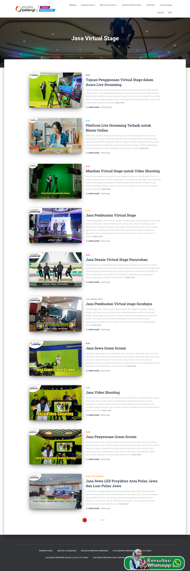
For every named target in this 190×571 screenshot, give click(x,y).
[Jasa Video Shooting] (55, 402)
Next (102, 520)
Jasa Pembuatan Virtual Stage (111, 215)
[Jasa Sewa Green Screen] (55, 358)
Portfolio (150, 5)
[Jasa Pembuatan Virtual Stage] (55, 225)
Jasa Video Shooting (103, 392)
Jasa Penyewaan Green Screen (111, 436)
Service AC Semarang (66, 551)
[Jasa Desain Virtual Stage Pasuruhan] (55, 269)
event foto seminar (94, 476)
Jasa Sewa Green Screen (106, 348)
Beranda (73, 5)
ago (106, 107)
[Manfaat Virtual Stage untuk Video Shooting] (55, 181)
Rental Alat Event (108, 5)
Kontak (160, 13)
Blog (170, 13)
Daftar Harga (166, 5)
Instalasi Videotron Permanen (94, 551)
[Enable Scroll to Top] (184, 565)
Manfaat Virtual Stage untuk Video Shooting (123, 171)
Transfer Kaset (46, 551)
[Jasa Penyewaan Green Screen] (55, 446)
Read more (119, 103)
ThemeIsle (170, 565)
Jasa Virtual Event (94, 299)
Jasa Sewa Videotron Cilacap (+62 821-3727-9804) (66, 558)
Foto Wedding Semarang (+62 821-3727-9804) (132, 551)
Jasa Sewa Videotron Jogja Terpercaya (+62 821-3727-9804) (119, 558)
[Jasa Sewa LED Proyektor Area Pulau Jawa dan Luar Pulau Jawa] (55, 491)
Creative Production (131, 5)
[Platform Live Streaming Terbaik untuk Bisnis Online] (55, 135)
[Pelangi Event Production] (35, 9)
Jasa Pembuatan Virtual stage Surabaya (119, 303)
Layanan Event (87, 5)
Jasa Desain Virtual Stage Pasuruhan (117, 259)
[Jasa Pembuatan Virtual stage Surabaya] (55, 314)
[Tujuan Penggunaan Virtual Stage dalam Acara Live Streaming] (55, 90)
